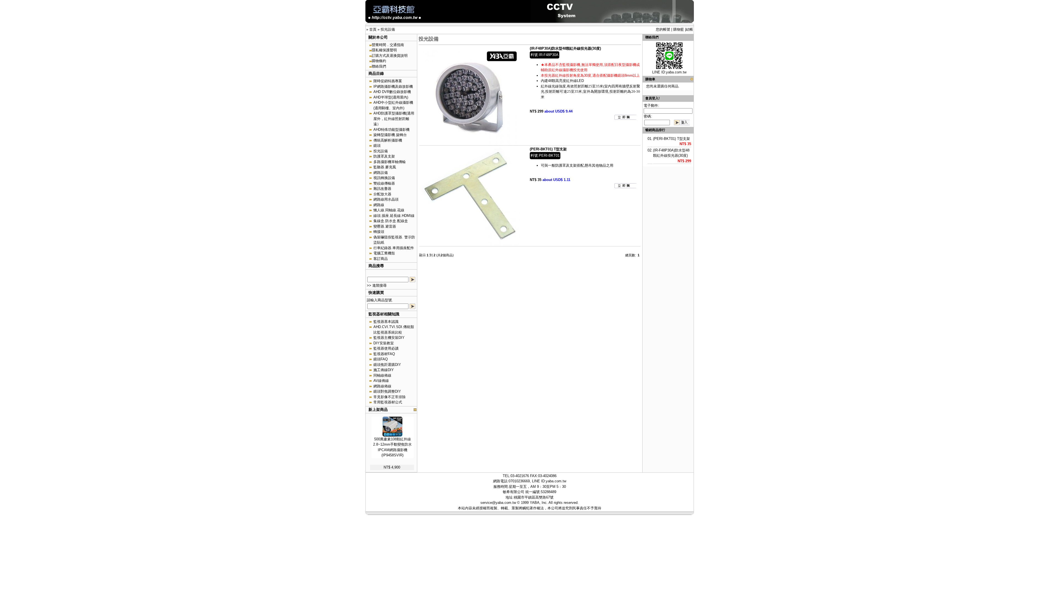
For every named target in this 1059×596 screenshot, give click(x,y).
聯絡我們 (379, 66)
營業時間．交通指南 (388, 45)
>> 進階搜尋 (377, 285)
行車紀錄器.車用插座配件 (393, 248)
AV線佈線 (381, 381)
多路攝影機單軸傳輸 (389, 162)
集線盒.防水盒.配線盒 (390, 221)
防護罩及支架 (384, 156)
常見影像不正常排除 (389, 397)
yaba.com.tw (676, 72)
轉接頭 (378, 232)
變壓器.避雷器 (384, 226)
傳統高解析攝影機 (387, 140)
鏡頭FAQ (380, 359)
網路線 (378, 205)
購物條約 (379, 61)
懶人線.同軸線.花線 (388, 210)
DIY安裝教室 (383, 343)
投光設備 (388, 29)
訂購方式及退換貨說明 (390, 56)
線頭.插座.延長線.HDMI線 (393, 216)
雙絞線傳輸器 (384, 183)
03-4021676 (519, 476)
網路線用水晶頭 (386, 199)
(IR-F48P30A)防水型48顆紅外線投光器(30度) (565, 48)
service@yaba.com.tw (498, 503)
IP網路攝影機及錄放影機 (393, 86)
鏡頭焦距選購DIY (387, 365)
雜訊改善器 (382, 189)
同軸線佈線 (382, 375)
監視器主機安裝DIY (389, 338)
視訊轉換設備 (384, 178)
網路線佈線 (382, 386)
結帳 (689, 29)
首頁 (372, 29)
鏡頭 (377, 145)
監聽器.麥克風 (384, 167)
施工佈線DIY (383, 370)
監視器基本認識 (386, 322)
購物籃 (678, 29)
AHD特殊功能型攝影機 (391, 129)
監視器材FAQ (384, 354)
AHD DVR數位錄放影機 (392, 92)
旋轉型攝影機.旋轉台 (390, 135)
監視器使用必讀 (386, 348)
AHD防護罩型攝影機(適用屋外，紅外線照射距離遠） (393, 118)
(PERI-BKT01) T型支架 (548, 149)
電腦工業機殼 (384, 253)
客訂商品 (380, 259)
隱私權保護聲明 (384, 50)
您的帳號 (663, 29)
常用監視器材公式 (387, 402)
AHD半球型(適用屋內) (390, 97)
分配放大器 (382, 194)
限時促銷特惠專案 (387, 81)
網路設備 (380, 173)
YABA (534, 503)
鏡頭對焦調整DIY (387, 391)
